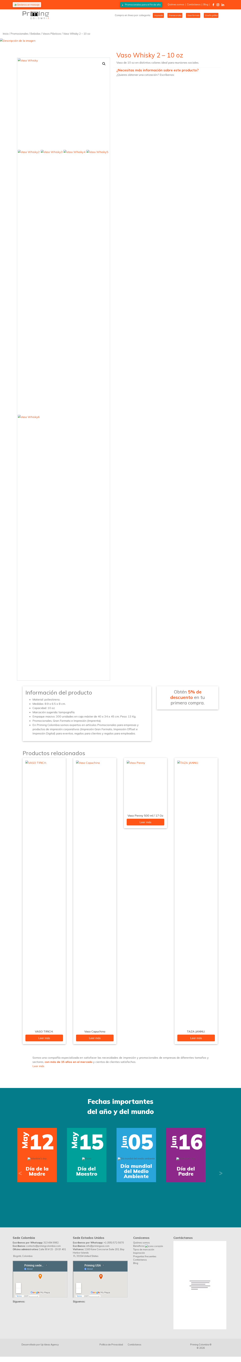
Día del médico (195, 1208)
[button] (104, 64)
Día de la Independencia (46, 1171)
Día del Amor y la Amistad (96, 1171)
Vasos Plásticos (52, 33)
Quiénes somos (176, 4)
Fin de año (143, 4)
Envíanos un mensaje (28, 4)
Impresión (158, 15)
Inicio (6, 33)
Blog (205, 4)
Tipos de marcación (143, 1249)
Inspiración (139, 1252)
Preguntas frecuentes (144, 1256)
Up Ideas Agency (50, 1344)
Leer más (44, 1038)
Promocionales (175, 15)
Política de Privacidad (111, 1344)
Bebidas (35, 33)
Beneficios (139, 1246)
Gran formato (193, 15)
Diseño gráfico (211, 15)
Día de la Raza (145, 1208)
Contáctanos (194, 4)
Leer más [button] (38, 1066)
